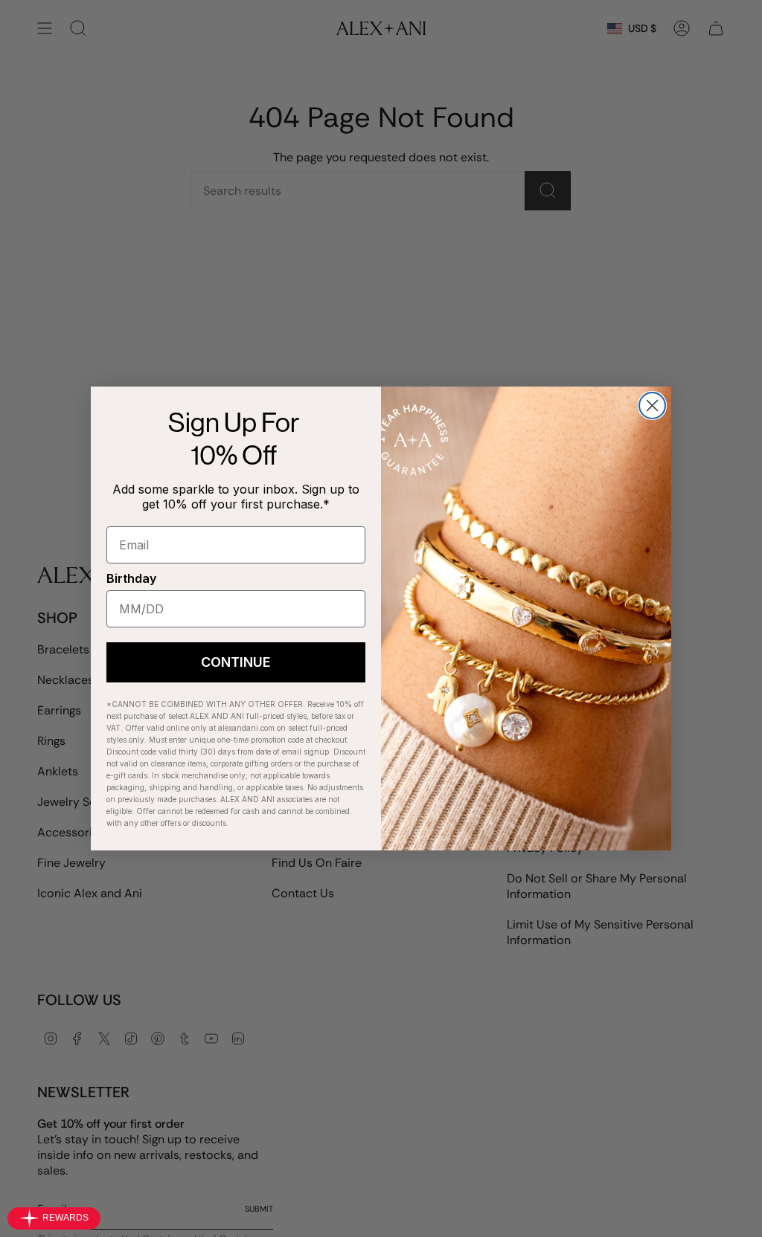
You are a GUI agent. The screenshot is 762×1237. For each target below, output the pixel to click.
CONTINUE (236, 662)
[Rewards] (53, 1218)
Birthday (131, 578)
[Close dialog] (652, 406)
